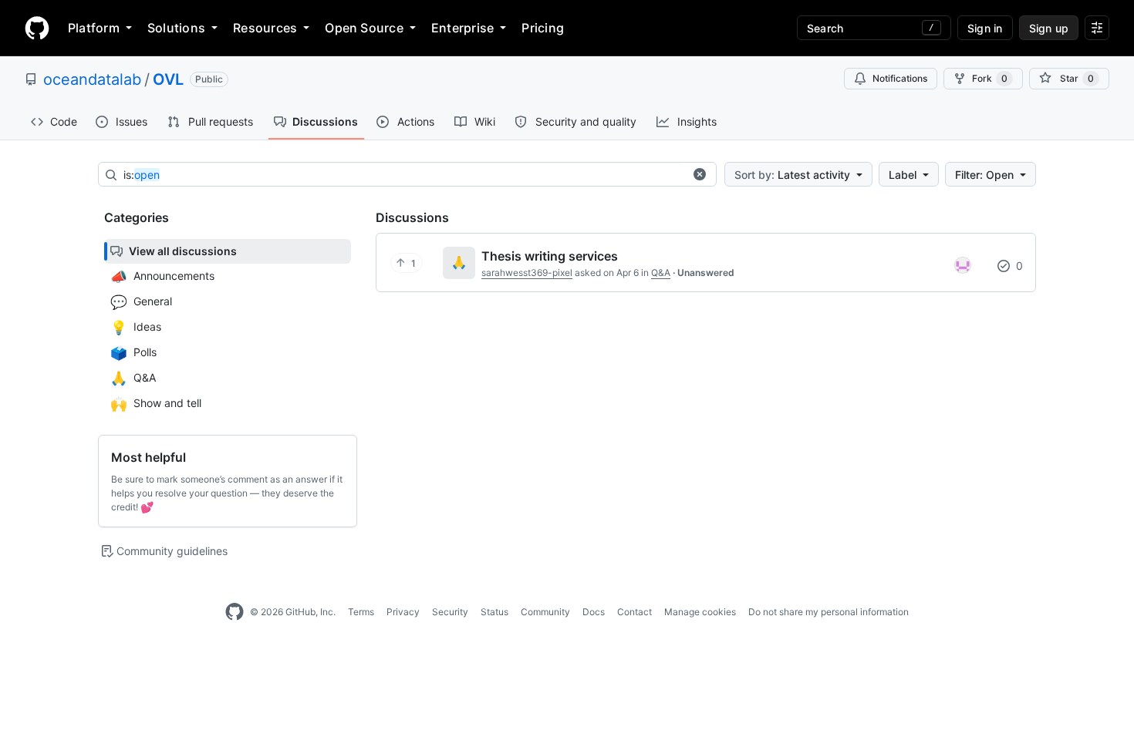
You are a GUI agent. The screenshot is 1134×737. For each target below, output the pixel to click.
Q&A (660, 272)
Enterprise (462, 27)
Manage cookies (700, 612)
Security (450, 612)
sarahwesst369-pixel (526, 272)
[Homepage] (37, 27)
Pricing (542, 27)
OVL (168, 79)
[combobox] (403, 175)
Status (494, 612)
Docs (593, 612)
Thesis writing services (549, 256)
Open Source (364, 27)
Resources (265, 27)
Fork (989, 78)
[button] (700, 174)
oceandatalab (92, 79)
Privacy (403, 612)
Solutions (176, 27)
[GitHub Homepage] (234, 612)
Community (545, 612)
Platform (94, 27)
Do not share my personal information (828, 612)
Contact (634, 612)
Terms (361, 612)
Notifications (899, 78)
